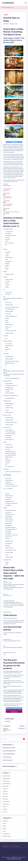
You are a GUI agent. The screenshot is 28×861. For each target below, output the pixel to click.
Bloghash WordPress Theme (14, 858)
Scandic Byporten (7, 757)
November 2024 (6, 778)
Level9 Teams (9, 719)
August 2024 (6, 786)
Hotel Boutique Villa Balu (9, 753)
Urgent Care (5, 846)
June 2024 (5, 791)
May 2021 (5, 806)
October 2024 (6, 781)
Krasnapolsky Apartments (9, 750)
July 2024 (5, 788)
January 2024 (6, 804)
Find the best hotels (15, 846)
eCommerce (5, 821)
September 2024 (6, 783)
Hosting (4, 828)
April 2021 (5, 809)
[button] (8, 721)
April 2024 (5, 796)
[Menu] (25, 2)
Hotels (5, 14)
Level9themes (8, 3)
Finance (4, 823)
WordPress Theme (7, 836)
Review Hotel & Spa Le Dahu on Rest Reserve (14, 711)
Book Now (14, 142)
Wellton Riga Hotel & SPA (9, 747)
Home (3, 7)
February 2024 (6, 801)
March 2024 (5, 799)
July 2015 (5, 811)
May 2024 (5, 793)
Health (4, 826)
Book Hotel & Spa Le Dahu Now (14, 708)
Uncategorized (6, 833)
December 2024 (6, 775)
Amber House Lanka (7, 760)
